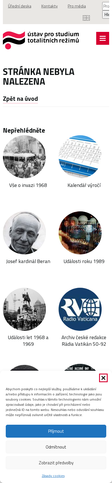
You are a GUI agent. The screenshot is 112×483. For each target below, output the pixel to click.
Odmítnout (56, 447)
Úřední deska (19, 6)
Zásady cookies (53, 475)
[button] (103, 378)
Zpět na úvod (20, 98)
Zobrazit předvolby (56, 462)
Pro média (77, 6)
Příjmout (56, 431)
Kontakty (49, 6)
